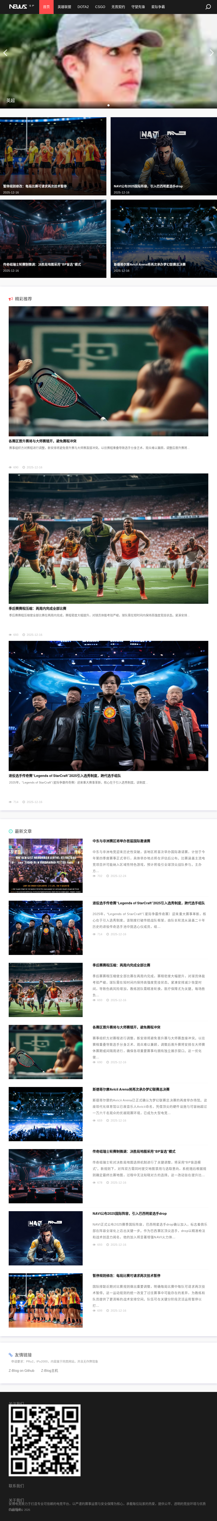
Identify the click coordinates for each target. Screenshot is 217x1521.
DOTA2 (83, 7)
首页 (46, 7)
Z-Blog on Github (21, 1370)
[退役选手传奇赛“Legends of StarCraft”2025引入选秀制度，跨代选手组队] (108, 706)
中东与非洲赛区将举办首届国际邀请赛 (121, 841)
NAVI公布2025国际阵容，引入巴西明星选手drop (148, 186)
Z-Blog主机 (49, 1370)
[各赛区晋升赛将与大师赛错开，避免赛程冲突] (108, 371)
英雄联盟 (64, 7)
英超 (10, 100)
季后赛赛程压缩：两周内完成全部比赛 (37, 608)
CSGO (100, 7)
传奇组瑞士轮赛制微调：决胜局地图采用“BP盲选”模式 (42, 264)
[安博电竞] (21, 7)
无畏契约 (118, 7)
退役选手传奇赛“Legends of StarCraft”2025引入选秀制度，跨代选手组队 (65, 775)
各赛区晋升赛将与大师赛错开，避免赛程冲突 (43, 440)
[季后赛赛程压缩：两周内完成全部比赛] (108, 538)
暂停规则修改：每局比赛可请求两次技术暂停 (35, 186)
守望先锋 (138, 7)
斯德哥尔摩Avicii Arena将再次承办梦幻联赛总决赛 (150, 264)
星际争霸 (158, 7)
